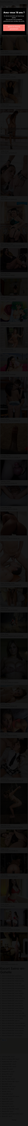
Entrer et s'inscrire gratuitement (14, 28)
